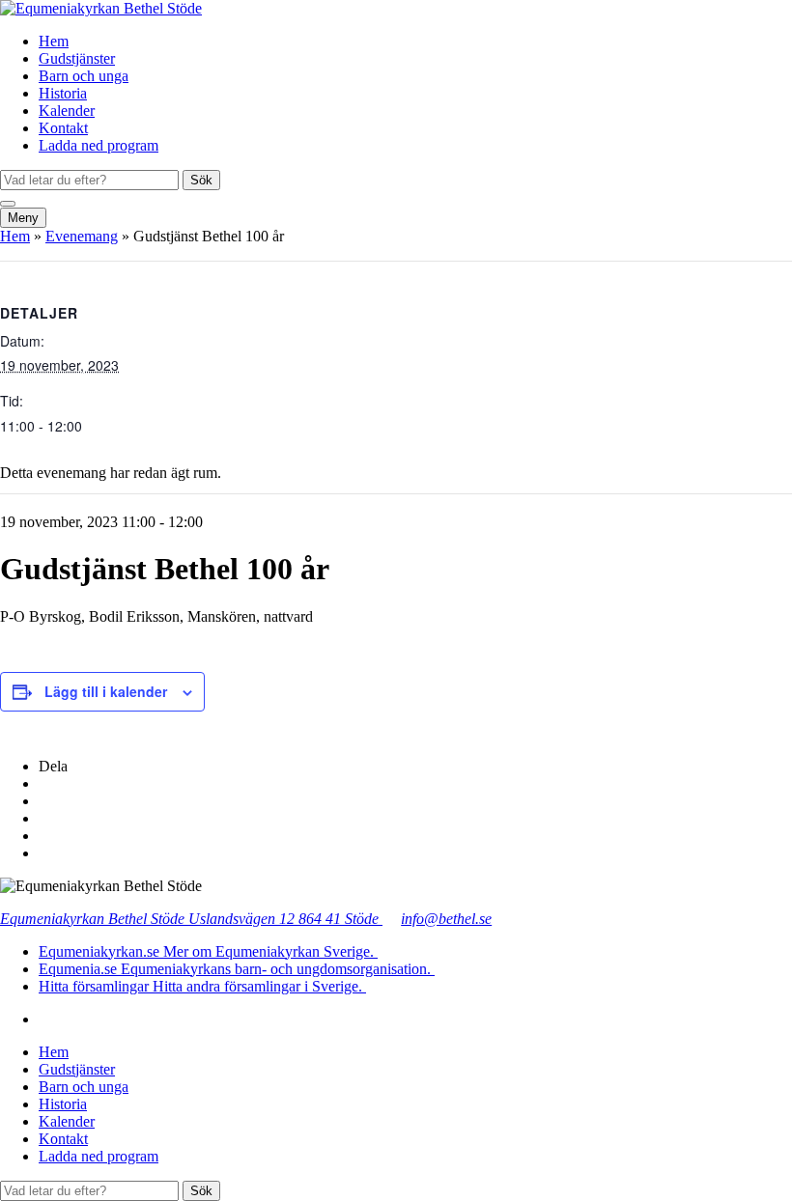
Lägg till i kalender (105, 691)
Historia (63, 93)
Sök (201, 180)
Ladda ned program (98, 145)
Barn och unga (83, 76)
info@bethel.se (446, 918)
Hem (54, 41)
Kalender (67, 110)
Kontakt (63, 128)
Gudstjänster (77, 58)
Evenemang (81, 236)
